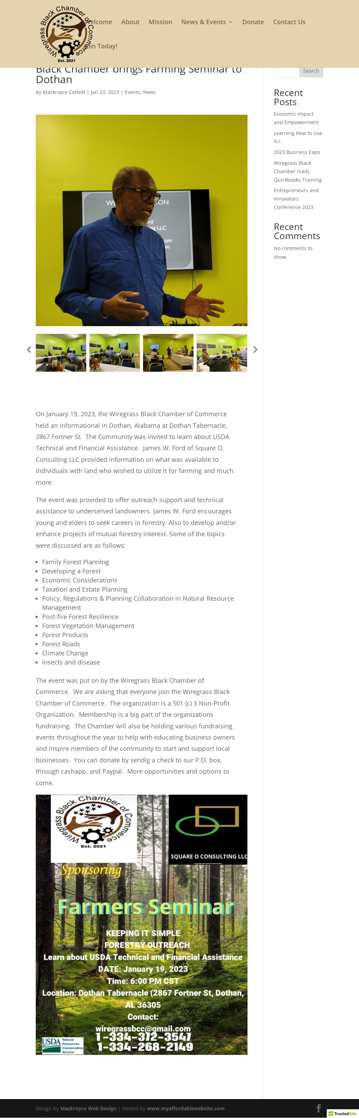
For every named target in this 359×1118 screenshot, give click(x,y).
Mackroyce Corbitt (64, 92)
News (149, 92)
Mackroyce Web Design (88, 1108)
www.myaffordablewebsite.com (186, 1108)
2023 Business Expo (297, 152)
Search (311, 70)
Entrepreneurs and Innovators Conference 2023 (296, 198)
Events (132, 92)
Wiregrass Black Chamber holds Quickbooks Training (298, 171)
